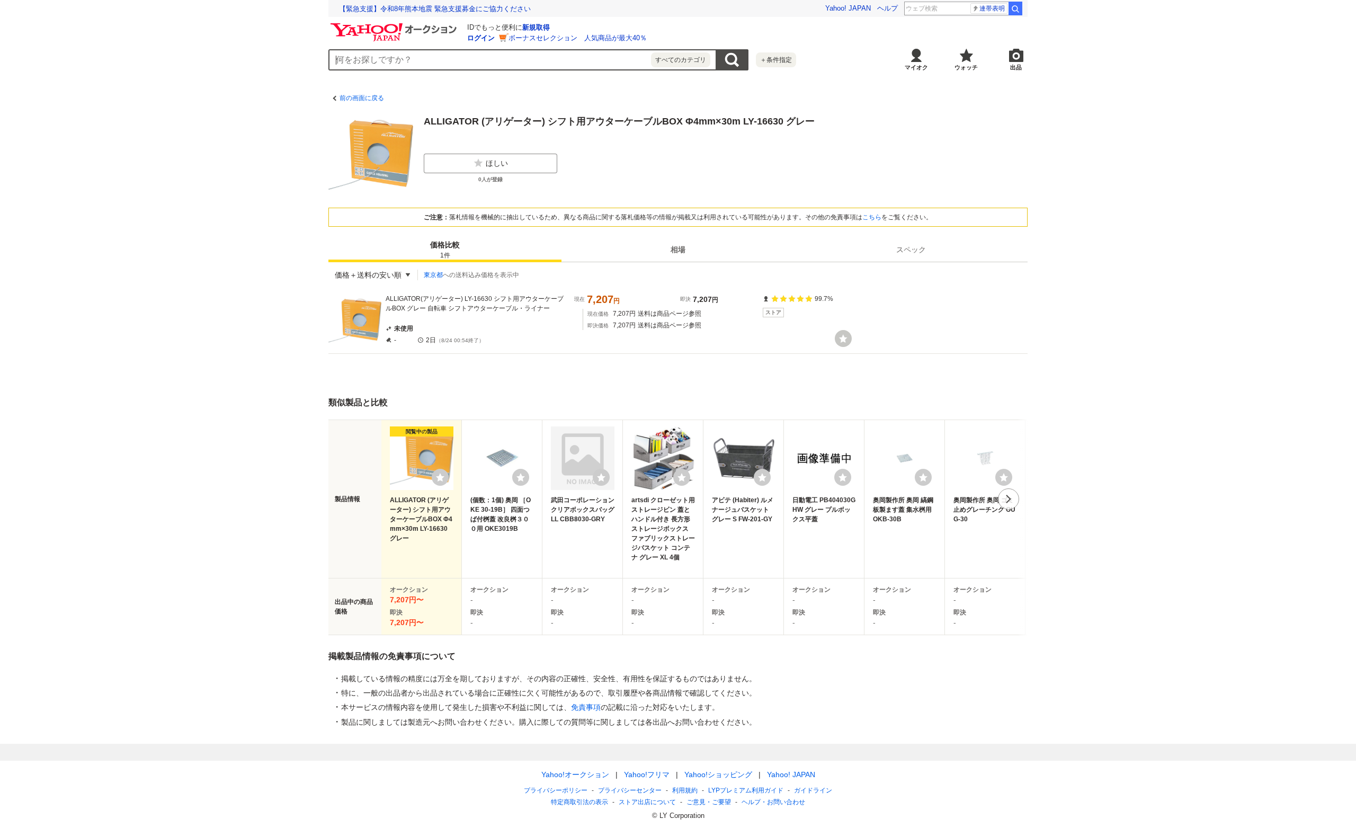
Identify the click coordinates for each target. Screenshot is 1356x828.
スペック (911, 249)
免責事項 (586, 707)
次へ (1008, 499)
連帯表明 (992, 8)
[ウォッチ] (843, 338)
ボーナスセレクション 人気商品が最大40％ (577, 38)
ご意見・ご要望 (708, 802)
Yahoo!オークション (575, 774)
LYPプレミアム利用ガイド (745, 790)
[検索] (1015, 8)
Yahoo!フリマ (647, 774)
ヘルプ (887, 8)
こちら (871, 217)
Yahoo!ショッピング (718, 774)
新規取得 (536, 27)
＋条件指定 (776, 60)
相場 (678, 249)
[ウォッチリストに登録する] (440, 477)
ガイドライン (813, 790)
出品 (1016, 67)
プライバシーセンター (630, 790)
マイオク (916, 67)
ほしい (497, 163)
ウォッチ (966, 67)
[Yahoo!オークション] (395, 26)
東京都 (433, 275)
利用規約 (685, 790)
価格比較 (445, 250)
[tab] (444, 249)
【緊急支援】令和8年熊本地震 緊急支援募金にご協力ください (435, 9)
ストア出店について (647, 802)
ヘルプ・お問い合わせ (773, 802)
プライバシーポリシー (555, 790)
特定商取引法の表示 (579, 802)
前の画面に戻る (362, 98)
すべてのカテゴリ (680, 60)
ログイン (481, 38)
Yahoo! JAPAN (848, 8)
